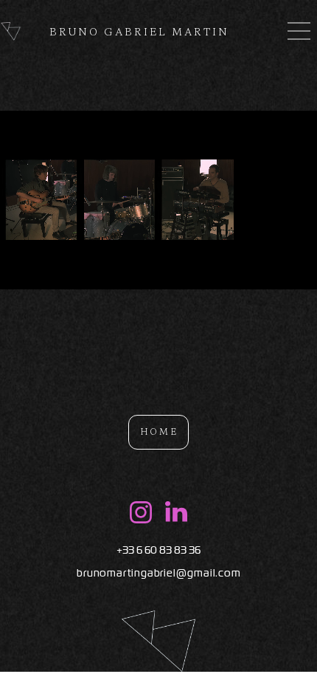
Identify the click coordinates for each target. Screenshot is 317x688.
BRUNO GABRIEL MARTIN (139, 31)
